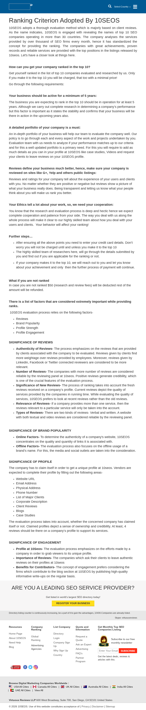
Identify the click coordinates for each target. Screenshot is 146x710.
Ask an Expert (83, 644)
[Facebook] (25, 667)
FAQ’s (79, 653)
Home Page (15, 633)
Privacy (86, 706)
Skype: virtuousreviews (126, 618)
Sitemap (110, 706)
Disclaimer (98, 706)
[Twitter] (30, 667)
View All (39, 690)
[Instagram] (35, 667)
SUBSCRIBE (128, 650)
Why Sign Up (60, 650)
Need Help (15, 642)
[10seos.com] (19, 7)
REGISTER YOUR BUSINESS (73, 603)
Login (56, 638)
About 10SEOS (17, 638)
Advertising (82, 648)
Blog (11, 647)
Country (57, 655)
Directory (58, 633)
